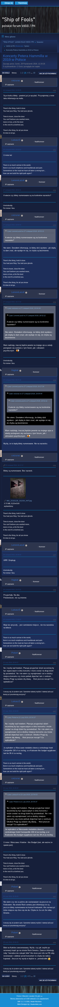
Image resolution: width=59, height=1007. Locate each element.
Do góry (6, 976)
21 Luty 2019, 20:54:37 (10, 662)
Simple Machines (36, 1001)
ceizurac (15, 80)
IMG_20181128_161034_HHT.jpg (19, 501)
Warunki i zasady (28, 996)
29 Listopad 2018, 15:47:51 (12, 589)
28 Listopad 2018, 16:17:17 (14, 465)
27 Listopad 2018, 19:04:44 (12, 225)
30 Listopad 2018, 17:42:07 (12, 619)
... (32, 73)
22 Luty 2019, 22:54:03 (10, 711)
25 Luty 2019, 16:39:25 (10, 896)
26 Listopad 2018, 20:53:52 (12, 149)
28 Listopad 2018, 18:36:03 (12, 555)
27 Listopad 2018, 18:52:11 (12, 190)
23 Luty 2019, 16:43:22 (10, 788)
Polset (14, 652)
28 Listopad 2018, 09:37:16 (12, 380)
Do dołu (5, 73)
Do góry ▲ (39, 996)
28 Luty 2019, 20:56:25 (10, 942)
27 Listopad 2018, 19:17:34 (12, 302)
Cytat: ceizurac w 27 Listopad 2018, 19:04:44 (24, 308)
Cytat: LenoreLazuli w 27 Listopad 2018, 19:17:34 (25, 387)
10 (34, 73)
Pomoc (19, 996)
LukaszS (15, 140)
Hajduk (15, 370)
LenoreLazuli (17, 180)
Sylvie (26, 46)
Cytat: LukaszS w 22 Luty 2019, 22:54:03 (22, 795)
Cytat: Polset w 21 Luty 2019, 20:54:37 (21, 717)
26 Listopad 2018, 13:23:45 (12, 90)
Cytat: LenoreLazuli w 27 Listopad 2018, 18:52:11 (25, 231)
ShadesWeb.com (36, 1004)
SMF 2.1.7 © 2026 (23, 1001)
